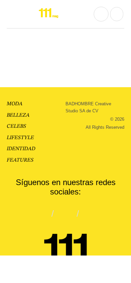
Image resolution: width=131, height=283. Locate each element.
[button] (12, 14)
